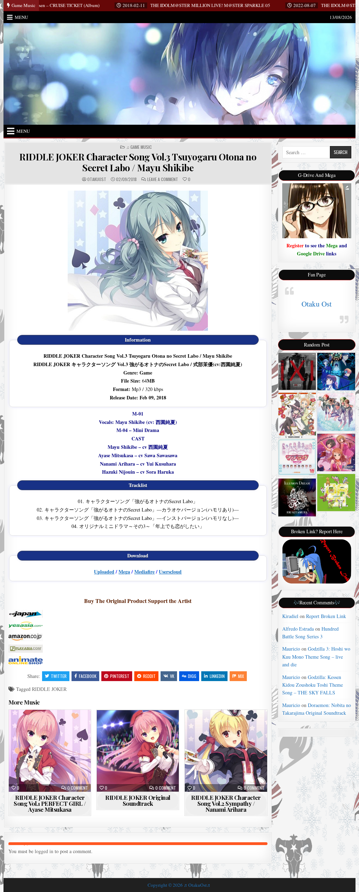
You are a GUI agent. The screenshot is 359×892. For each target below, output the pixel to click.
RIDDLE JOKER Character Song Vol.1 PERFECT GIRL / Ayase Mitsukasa (50, 803)
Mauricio (291, 648)
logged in (44, 851)
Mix (241, 676)
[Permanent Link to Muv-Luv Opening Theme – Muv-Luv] (297, 457)
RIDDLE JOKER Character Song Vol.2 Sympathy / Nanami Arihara (225, 803)
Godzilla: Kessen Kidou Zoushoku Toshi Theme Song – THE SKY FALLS (312, 685)
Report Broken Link (326, 616)
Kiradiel (290, 616)
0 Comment (77, 788)
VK (172, 676)
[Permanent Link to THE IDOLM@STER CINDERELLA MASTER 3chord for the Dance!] (336, 452)
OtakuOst (96, 179)
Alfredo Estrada (298, 628)
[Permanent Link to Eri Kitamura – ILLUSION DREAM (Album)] (297, 497)
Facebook (87, 676)
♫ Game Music (139, 147)
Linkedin (217, 676)
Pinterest (119, 676)
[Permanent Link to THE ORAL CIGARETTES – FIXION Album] (297, 371)
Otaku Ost (317, 304)
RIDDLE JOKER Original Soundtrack (137, 800)
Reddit (149, 676)
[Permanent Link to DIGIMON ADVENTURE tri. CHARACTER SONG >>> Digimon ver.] (336, 492)
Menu (21, 17)
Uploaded (104, 571)
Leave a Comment (162, 179)
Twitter (59, 676)
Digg (192, 676)
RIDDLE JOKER (49, 689)
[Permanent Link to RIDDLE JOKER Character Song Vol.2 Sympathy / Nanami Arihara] (226, 751)
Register (295, 245)
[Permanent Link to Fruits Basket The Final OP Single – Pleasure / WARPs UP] (336, 371)
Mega (124, 571)
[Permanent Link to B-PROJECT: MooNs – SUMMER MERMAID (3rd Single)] (336, 412)
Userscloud (170, 571)
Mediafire (144, 571)
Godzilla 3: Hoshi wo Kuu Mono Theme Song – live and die (316, 656)
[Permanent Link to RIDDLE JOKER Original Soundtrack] (138, 751)
